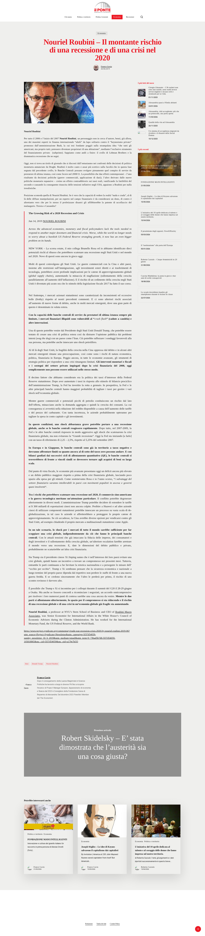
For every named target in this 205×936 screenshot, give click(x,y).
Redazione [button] (89, 924)
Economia (102, 33)
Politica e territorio (35, 834)
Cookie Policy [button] (115, 924)
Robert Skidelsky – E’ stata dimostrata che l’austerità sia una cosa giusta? (102, 745)
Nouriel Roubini (52, 664)
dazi (26, 664)
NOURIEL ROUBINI (54, 221)
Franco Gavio (106, 66)
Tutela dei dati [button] (101, 924)
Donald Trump (37, 664)
